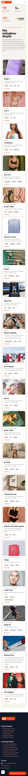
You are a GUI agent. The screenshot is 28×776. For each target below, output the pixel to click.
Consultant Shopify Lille (9, 751)
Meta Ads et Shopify (8, 737)
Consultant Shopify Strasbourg (11, 752)
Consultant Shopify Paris (9, 746)
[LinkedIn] (3, 772)
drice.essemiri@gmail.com (9, 763)
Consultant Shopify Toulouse (10, 749)
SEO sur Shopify (7, 734)
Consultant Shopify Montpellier (11, 756)
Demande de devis (5, 765)
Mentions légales (5, 768)
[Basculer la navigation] (25, 2)
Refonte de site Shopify (9, 730)
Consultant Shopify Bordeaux (10, 747)
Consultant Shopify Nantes (10, 754)
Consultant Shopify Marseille (10, 744)
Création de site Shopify (9, 728)
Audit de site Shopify (8, 732)
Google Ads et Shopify (8, 735)
